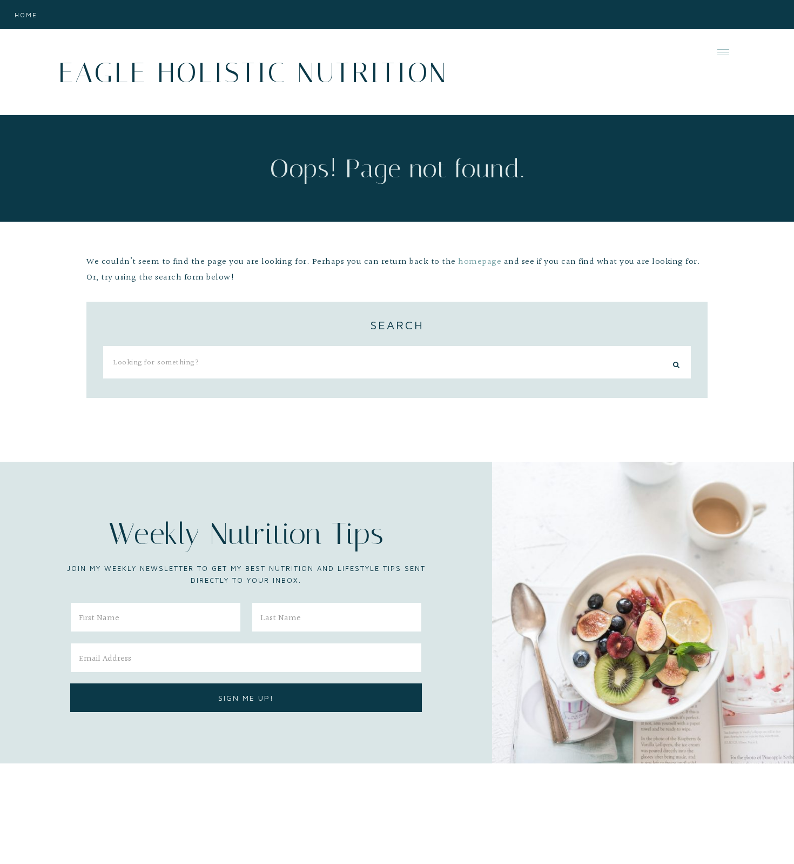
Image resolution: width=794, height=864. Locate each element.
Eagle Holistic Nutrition (253, 72)
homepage (479, 262)
